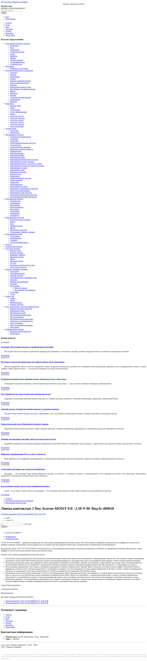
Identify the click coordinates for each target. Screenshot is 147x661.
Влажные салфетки (17, 255)
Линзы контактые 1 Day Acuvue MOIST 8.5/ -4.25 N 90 (27, 601)
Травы (12, 300)
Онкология (14, 182)
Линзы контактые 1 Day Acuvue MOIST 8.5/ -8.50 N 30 (27, 603)
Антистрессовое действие (20, 147)
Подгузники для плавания (25, 290)
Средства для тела (17, 124)
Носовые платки (16, 261)
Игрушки (13, 280)
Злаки (12, 54)
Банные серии (15, 106)
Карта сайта (10, 35)
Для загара (14, 131)
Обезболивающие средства (20, 178)
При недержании (17, 317)
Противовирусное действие (21, 193)
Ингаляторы (15, 205)
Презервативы (15, 238)
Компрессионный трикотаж (21, 309)
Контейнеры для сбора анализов (22, 89)
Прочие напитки (16, 60)
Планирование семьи (14, 234)
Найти (4, 13)
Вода (12, 48)
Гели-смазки (15, 236)
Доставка (9, 29)
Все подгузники (21, 288)
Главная (9, 23)
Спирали (13, 240)
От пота (13, 263)
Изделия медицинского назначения (19, 70)
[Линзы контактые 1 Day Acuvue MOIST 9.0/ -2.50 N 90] (23, 514)
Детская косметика (17, 273)
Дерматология (15, 151)
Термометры (15, 213)
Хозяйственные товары (15, 329)
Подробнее (5, 355)
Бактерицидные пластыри (20, 220)
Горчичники (15, 77)
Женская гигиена (17, 257)
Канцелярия (15, 334)
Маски (12, 91)
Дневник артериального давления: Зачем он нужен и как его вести (28, 439)
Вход (7, 17)
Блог (7, 27)
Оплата (8, 31)
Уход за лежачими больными (21, 325)
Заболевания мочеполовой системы (24, 160)
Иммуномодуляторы (18, 172)
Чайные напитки (16, 305)
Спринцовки (15, 99)
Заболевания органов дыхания (22, 162)
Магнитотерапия (16, 207)
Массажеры (14, 209)
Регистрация (10, 19)
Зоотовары (10, 66)
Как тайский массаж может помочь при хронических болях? (26, 394)
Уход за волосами (17, 126)
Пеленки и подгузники (19, 68)
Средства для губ (17, 116)
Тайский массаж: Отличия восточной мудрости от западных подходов (30, 409)
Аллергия (14, 139)
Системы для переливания (20, 97)
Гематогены (14, 50)
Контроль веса (15, 174)
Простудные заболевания (20, 191)
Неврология (15, 176)
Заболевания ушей (17, 170)
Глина (12, 108)
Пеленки (13, 284)
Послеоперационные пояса (20, 315)
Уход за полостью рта (18, 267)
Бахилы (13, 75)
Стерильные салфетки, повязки (22, 232)
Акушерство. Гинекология (20, 137)
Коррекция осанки (17, 311)
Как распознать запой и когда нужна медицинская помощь (25, 486)
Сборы (12, 298)
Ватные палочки (16, 253)
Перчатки (14, 93)
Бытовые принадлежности (20, 331)
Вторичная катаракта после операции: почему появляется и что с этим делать (33, 379)
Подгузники (15, 286)
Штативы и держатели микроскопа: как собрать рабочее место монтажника (32, 362)
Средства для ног (17, 120)
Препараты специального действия (24, 189)
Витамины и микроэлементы (21, 149)
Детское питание (16, 276)
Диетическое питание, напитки (18, 44)
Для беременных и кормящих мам (23, 278)
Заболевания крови (17, 157)
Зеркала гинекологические (20, 81)
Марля (12, 228)
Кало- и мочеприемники (19, 83)
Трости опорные (16, 323)
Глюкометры (15, 203)
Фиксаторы (14, 327)
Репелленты (15, 133)
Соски (12, 294)
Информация (11, 537)
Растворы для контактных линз (22, 265)
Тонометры (14, 215)
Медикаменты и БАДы (15, 135)
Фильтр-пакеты (16, 302)
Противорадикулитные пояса (21, 319)
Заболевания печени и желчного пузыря (26, 164)
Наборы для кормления (19, 282)
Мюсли (13, 58)
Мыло (12, 259)
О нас (8, 25)
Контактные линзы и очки (20, 87)
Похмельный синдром (19, 186)
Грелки (13, 79)
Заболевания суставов (18, 168)
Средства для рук (17, 122)
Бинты (12, 222)
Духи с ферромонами (18, 112)
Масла (12, 114)
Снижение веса (16, 64)
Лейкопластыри (16, 226)
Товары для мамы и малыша (17, 269)
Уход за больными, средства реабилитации (22, 307)
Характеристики (12, 539)
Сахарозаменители (17, 62)
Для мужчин (15, 110)
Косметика (10, 104)
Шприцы (13, 102)
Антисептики (15, 145)
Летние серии (11, 128)
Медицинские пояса (18, 313)
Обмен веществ (16, 180)
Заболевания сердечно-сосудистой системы (27, 166)
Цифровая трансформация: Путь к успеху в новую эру (23, 454)
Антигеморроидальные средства (23, 143)
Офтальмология (16, 184)
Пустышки (14, 292)
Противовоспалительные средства (23, 195)
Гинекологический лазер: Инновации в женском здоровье (25, 424)
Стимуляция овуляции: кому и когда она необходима (23, 469)
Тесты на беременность (19, 242)
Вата (12, 224)
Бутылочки (14, 271)
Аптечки (13, 73)
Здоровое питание (17, 52)
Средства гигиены (13, 249)
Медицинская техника (14, 199)
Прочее (13, 95)
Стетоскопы (15, 211)
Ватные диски (15, 251)
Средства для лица (17, 118)
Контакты (9, 33)
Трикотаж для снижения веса (21, 321)
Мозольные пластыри (18, 230)
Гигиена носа (15, 201)
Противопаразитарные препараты (23, 197)
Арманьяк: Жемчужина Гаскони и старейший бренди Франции (27, 347)
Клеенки (13, 85)
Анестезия (14, 141)
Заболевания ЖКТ (17, 155)
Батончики (14, 46)
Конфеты (13, 56)
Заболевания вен (16, 153)
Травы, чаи (10, 296)
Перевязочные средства (15, 218)
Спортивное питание (14, 247)
